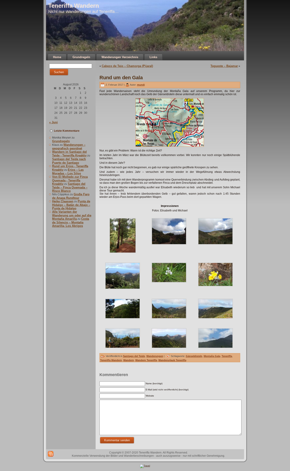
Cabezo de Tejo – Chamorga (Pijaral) (127, 66)
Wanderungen (154, 356)
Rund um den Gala (121, 77)
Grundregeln (61, 141)
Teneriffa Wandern (73, 5)
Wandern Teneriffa (146, 360)
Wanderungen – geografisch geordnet (68, 146)
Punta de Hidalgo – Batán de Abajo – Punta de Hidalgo (71, 205)
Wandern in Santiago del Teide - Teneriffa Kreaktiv (69, 153)
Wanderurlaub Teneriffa (172, 360)
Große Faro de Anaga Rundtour (70, 196)
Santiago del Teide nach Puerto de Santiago (69, 160)
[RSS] (50, 454)
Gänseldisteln (194, 356)
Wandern (128, 360)
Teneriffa (227, 356)
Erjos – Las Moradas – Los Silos (68, 171)
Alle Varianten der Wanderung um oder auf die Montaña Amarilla (71, 215)
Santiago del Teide (134, 356)
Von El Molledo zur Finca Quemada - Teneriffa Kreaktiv (70, 180)
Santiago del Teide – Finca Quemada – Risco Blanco (69, 187)
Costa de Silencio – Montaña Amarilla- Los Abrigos (70, 222)
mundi (141, 84)
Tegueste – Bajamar (224, 66)
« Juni (53, 122)
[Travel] (145, 465)
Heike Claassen (62, 201)
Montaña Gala (212, 356)
